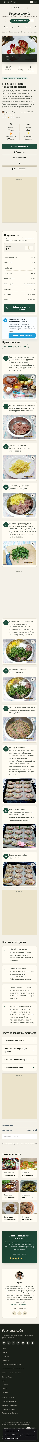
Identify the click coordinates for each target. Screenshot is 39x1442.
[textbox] (19, 1136)
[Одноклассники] (28, 1343)
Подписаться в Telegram (22, 335)
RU (31, 2)
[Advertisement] (19, 200)
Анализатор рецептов (9, 1409)
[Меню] (32, 20)
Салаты (4, 1388)
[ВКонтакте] (19, 1313)
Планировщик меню (9, 1401)
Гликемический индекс (10, 1413)
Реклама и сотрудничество (11, 1364)
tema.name (25, 1425)
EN (35, 2)
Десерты (5, 1392)
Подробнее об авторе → (19, 1304)
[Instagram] (8, 2)
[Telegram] (5, 2)
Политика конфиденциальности (13, 1368)
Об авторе (5, 1356)
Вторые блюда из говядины (15, 78)
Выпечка (28, 27)
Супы (20, 27)
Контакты (5, 1360)
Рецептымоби (12, 1330)
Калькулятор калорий (9, 1405)
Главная (4, 1352)
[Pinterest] (11, 2)
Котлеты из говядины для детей (9, 1219)
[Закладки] (7, 20)
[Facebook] (32, 1343)
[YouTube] (14, 2)
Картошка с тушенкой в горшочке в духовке (8, 1198)
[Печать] (19, 163)
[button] (19, 49)
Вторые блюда (9, 27)
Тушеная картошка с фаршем (27, 1197)
